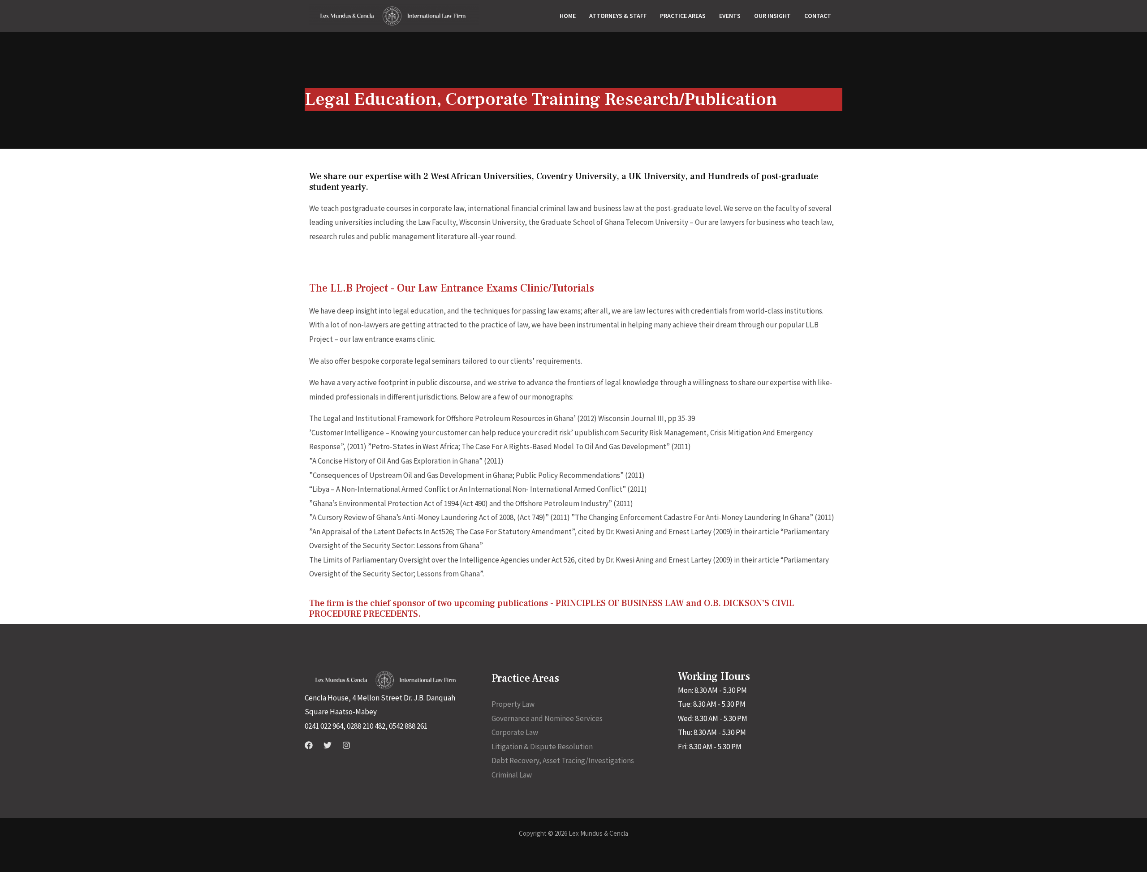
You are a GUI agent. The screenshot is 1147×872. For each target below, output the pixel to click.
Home (568, 16)
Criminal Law (512, 775)
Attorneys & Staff (618, 16)
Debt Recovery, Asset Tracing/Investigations (563, 760)
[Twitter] (327, 745)
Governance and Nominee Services (547, 718)
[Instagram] (346, 745)
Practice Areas (683, 16)
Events (730, 16)
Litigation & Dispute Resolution (542, 747)
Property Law (513, 704)
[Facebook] (309, 745)
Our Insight (772, 16)
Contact (817, 16)
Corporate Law (515, 732)
